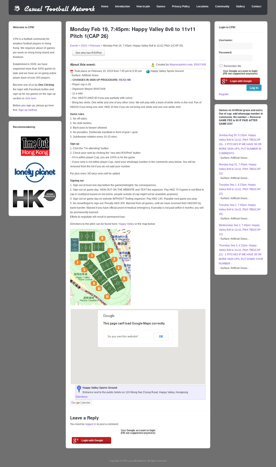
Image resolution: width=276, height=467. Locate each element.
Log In (254, 88)
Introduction (122, 6)
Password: (225, 52)
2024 (84, 45)
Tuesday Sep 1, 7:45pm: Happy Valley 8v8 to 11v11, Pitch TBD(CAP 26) (239, 209)
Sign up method (27, 110)
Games (161, 6)
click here (30, 98)
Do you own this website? (123, 336)
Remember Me (232, 66)
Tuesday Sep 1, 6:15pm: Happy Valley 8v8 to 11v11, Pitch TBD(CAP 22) (239, 189)
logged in (90, 424)
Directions (82, 396)
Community (222, 6)
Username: (226, 40)
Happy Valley (126, 223)
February (95, 45)
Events (74, 45)
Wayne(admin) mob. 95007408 (187, 64)
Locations (202, 6)
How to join (143, 6)
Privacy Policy (181, 6)
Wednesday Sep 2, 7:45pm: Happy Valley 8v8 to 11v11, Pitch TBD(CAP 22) (239, 230)
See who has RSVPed (88, 52)
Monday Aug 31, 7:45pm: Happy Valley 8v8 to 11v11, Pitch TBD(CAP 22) (239, 169)
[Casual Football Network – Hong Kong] (54, 10)
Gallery (240, 6)
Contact (256, 6)
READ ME (125, 79)
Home (104, 6)
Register (224, 94)
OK (161, 336)
